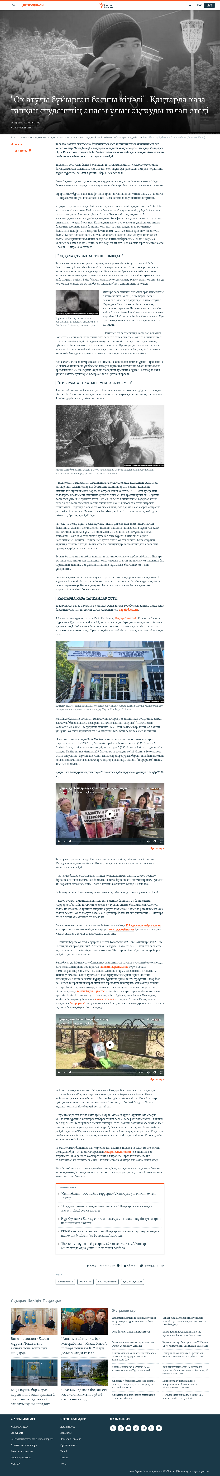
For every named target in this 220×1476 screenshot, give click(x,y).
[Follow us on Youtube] (128, 1428)
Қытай (64, 1457)
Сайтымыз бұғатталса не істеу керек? (32, 1439)
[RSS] (151, 1428)
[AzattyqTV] (190, 5)
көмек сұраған (104, 999)
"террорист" (77, 1003)
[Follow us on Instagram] (136, 1428)
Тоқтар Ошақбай (126, 618)
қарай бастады (128, 609)
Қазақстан (66, 1433)
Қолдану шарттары (22, 1451)
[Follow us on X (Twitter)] (121, 1428)
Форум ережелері (21, 1457)
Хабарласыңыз (19, 1427)
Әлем (63, 1463)
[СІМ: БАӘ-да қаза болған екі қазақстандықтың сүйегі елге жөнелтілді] (84, 1373)
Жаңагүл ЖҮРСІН (21, 128)
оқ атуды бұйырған (121, 929)
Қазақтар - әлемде (70, 1439)
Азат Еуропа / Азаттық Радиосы (80, 792)
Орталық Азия (68, 1445)
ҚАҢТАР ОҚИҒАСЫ (32, 5)
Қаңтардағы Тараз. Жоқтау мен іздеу (84, 1019)
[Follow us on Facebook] (113, 1428)
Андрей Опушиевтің (117, 1152)
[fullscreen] (161, 841)
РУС (199, 5)
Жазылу (15, 1463)
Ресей (63, 1451)
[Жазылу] (159, 1428)
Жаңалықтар (67, 1427)
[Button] (16, 145)
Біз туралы (17, 1433)
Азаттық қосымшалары (24, 1445)
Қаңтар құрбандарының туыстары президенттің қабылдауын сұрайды (106, 788)
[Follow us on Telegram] (144, 1428)
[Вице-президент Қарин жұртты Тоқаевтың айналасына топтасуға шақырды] (34, 1321)
